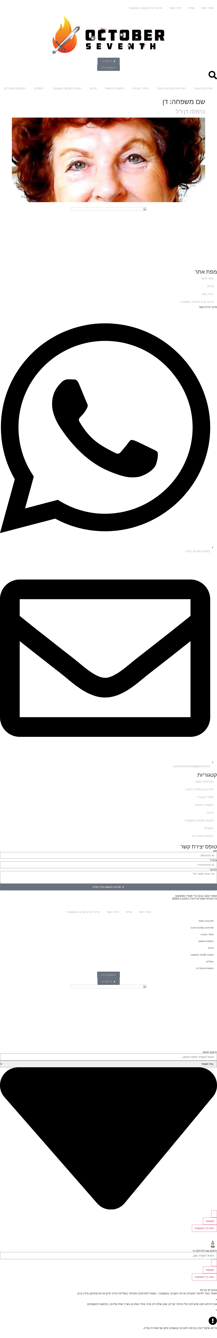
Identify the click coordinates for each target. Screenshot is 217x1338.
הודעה (213, 869)
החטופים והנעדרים (15, 88)
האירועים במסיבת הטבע (171, 88)
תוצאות (210, 1221)
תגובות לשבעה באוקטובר (66, 88)
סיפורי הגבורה (140, 88)
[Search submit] (214, 1214)
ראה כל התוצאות (204, 1228)
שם (215, 850)
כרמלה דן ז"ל (190, 111)
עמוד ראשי (207, 8)
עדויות (93, 88)
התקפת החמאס (114, 88)
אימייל (213, 860)
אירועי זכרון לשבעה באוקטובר (145, 8)
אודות (191, 8)
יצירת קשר (175, 8)
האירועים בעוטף (203, 88)
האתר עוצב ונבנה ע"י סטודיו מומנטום (196, 896)
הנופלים (38, 88)
